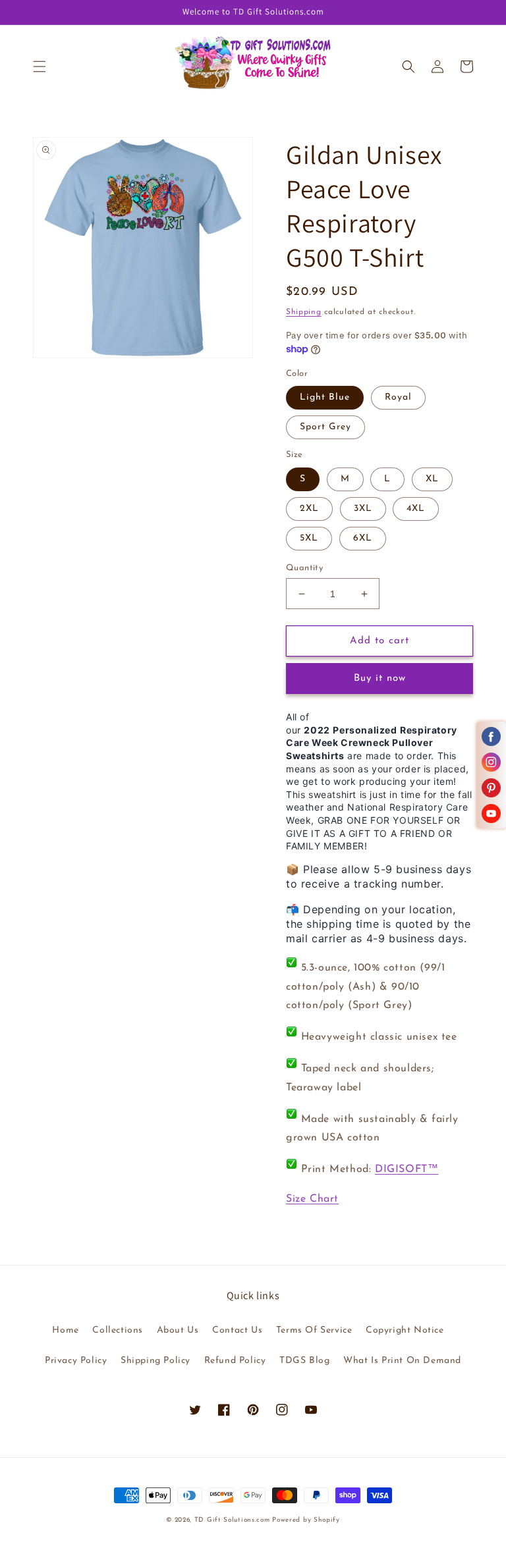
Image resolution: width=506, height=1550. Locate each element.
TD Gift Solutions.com (233, 1520)
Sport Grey (325, 427)
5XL (309, 538)
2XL (309, 509)
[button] (39, 66)
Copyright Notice (405, 1330)
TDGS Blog (304, 1361)
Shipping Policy (155, 1361)
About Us (178, 1330)
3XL (363, 509)
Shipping (304, 312)
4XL (416, 509)
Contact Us (237, 1330)
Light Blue (325, 397)
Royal (398, 397)
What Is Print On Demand (402, 1361)
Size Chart (312, 1199)
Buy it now (380, 678)
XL (432, 479)
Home (65, 1330)
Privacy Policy (76, 1361)
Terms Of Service (314, 1330)
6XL (362, 538)
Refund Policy (235, 1361)
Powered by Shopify (306, 1520)
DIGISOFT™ (406, 1169)
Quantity (304, 568)
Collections (117, 1330)
